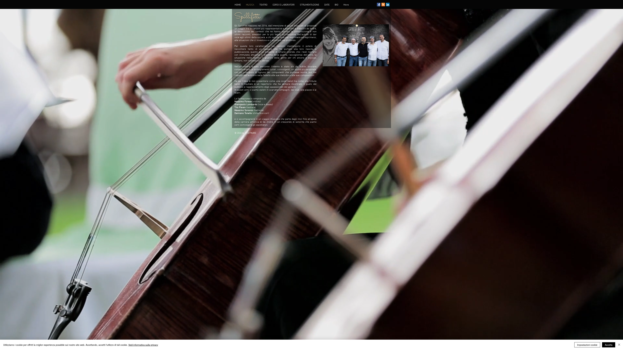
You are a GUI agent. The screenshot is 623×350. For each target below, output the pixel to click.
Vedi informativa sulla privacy (143, 344)
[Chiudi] (619, 344)
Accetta (608, 344)
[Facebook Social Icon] (378, 4)
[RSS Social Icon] (383, 4)
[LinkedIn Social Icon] (388, 4)
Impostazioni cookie (587, 344)
